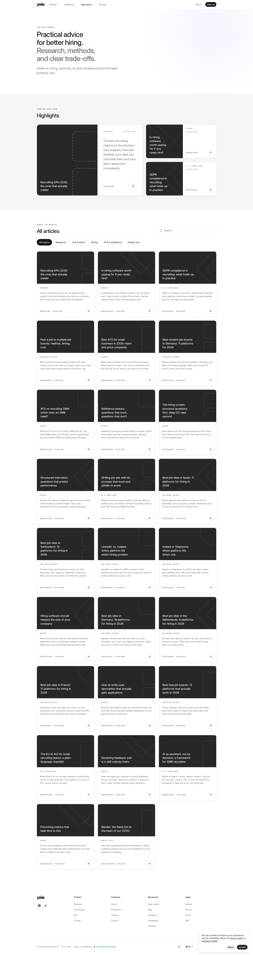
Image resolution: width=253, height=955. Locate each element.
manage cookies (210, 941)
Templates (153, 920)
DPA (187, 920)
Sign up (211, 4)
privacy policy (236, 938)
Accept (242, 947)
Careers (114, 915)
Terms (188, 915)
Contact (115, 920)
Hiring (94, 242)
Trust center (66, 947)
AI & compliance (113, 242)
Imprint (188, 904)
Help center (153, 904)
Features (78, 904)
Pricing (102, 4)
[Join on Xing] (45, 905)
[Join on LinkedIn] (39, 905)
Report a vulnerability (83, 947)
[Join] (40, 4)
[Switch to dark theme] (179, 946)
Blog (150, 909)
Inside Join (134, 242)
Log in (198, 4)
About (114, 904)
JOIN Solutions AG (51, 947)
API (75, 915)
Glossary (152, 926)
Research (61, 242)
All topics (44, 242)
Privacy (188, 909)
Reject (231, 947)
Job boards (78, 242)
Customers (116, 909)
